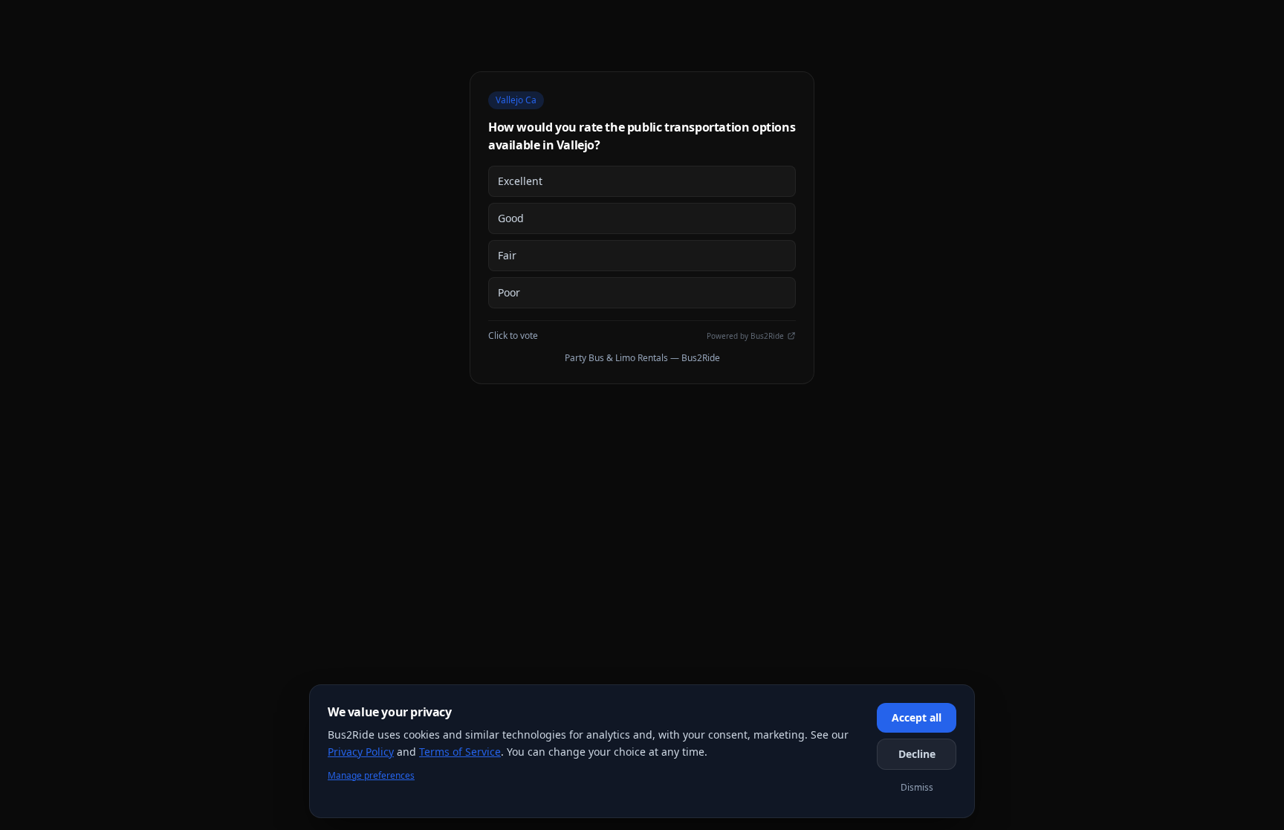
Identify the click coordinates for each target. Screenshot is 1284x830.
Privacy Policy (361, 752)
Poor (509, 292)
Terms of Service (460, 752)
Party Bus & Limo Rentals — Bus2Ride (642, 357)
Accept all (916, 717)
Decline (917, 754)
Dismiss (917, 787)
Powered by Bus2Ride (745, 336)
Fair (507, 255)
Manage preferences (371, 776)
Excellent (520, 181)
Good (511, 218)
